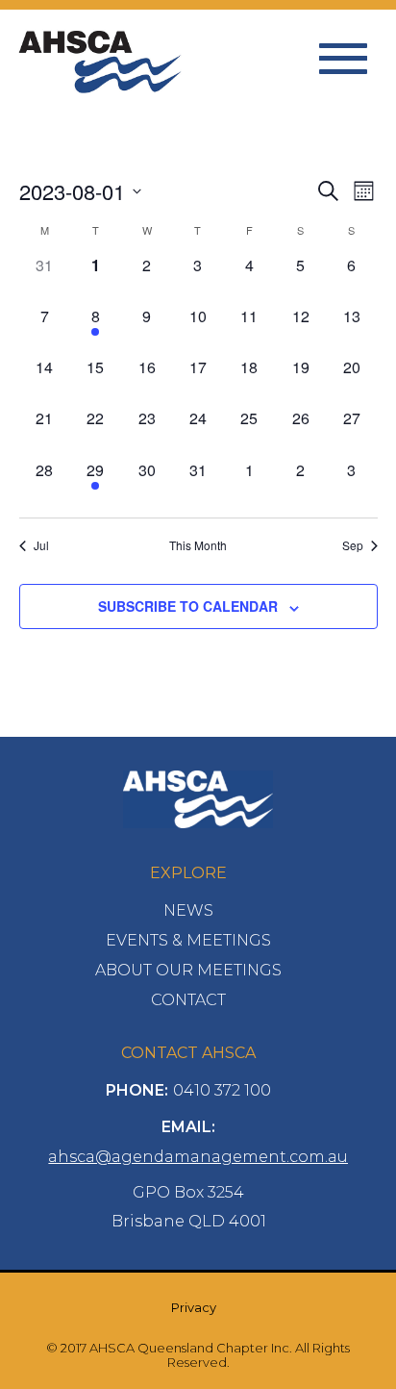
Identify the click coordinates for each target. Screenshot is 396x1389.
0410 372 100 (222, 1090)
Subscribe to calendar (188, 606)
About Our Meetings (188, 970)
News (188, 910)
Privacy (193, 1307)
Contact (188, 1000)
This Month (198, 545)
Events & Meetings (188, 940)
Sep (352, 545)
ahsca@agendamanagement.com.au (198, 1157)
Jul (41, 545)
